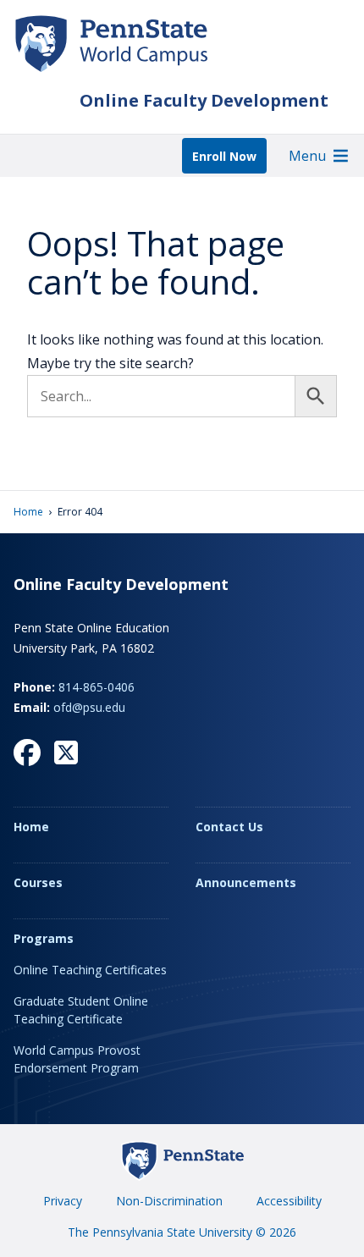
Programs (44, 938)
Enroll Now (224, 156)
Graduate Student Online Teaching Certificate (81, 1010)
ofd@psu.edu (89, 707)
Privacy (62, 1201)
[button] (307, 156)
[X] (66, 752)
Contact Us (229, 827)
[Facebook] (27, 752)
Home (28, 511)
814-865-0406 (96, 687)
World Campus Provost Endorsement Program (77, 1059)
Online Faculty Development (204, 100)
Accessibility (289, 1201)
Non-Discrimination (169, 1201)
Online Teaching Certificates (90, 970)
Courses (38, 882)
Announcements (246, 882)
